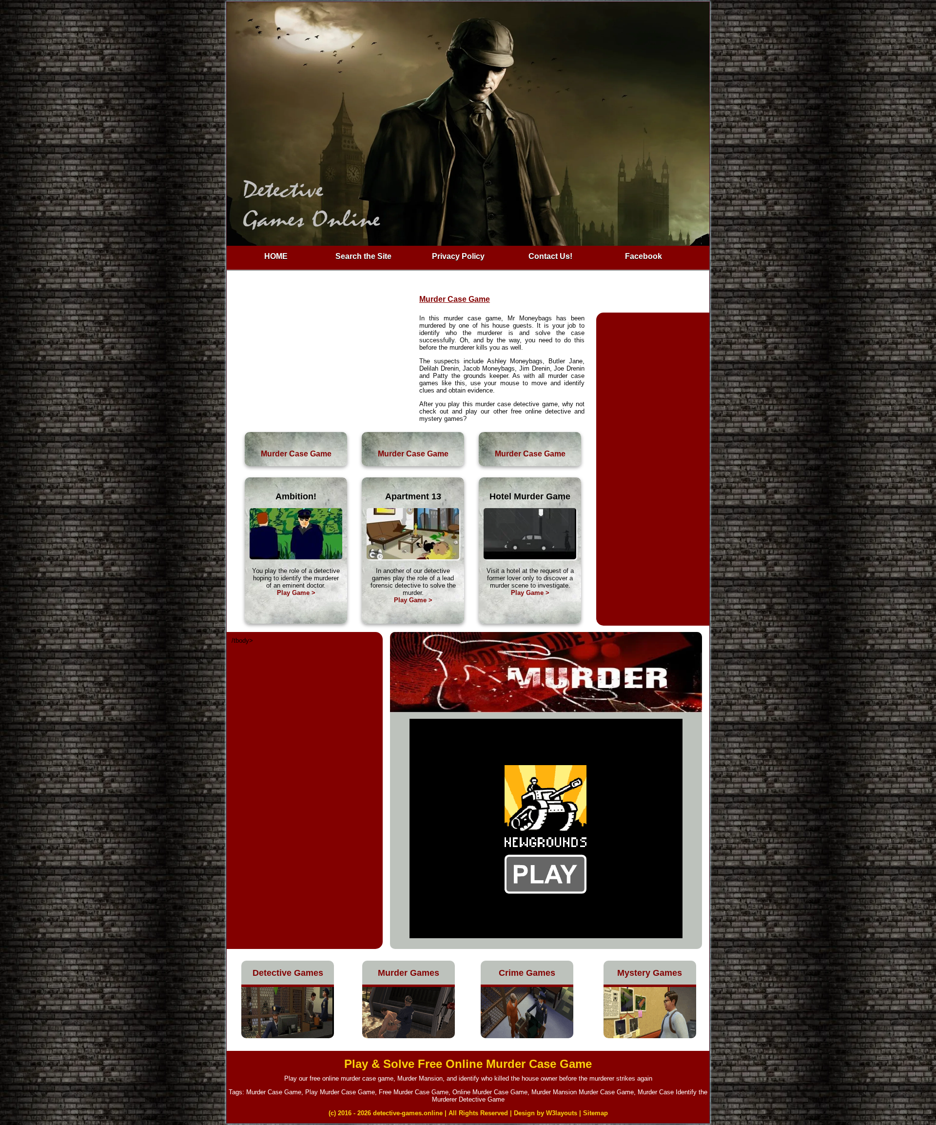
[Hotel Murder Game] (530, 557)
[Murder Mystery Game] (413, 557)
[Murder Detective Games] (408, 1036)
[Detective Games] (287, 1036)
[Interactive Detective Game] (296, 557)
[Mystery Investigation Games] (650, 1036)
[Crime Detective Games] (527, 1036)
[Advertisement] (323, 362)
